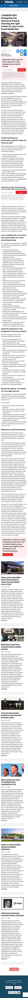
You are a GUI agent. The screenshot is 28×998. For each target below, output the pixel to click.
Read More (4, 620)
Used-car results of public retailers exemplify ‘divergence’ (11, 847)
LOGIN (25, 1)
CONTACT (18, 987)
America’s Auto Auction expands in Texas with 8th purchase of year (11, 715)
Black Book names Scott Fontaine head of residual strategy (11, 646)
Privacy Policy (8, 74)
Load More (14, 969)
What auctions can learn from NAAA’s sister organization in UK (10, 782)
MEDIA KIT (9, 987)
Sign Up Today (8, 554)
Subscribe (22, 69)
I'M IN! (21, 192)
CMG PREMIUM (19, 1)
